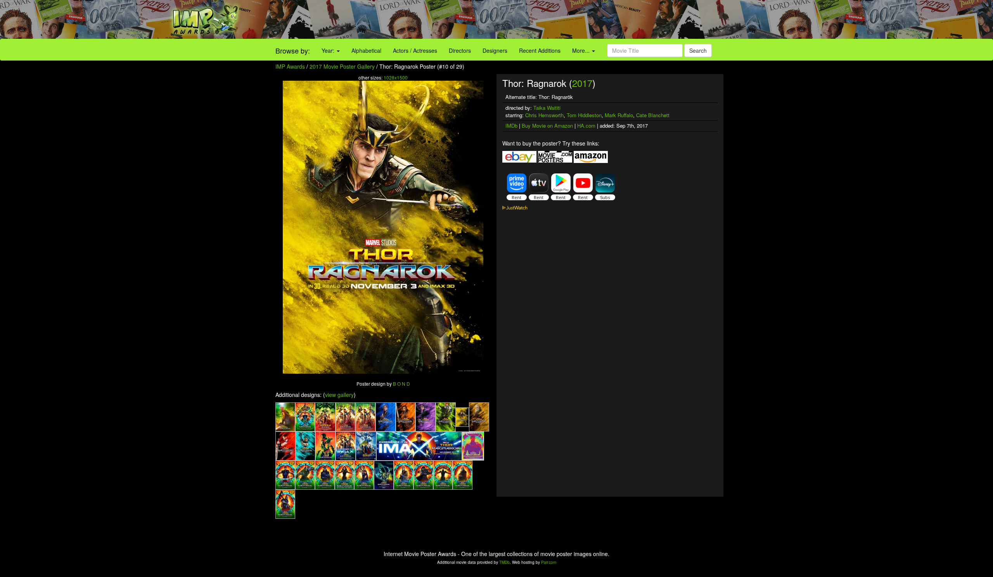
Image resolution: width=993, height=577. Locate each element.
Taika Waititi (547, 107)
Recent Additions (540, 50)
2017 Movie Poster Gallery (342, 66)
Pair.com (548, 562)
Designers (495, 50)
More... (581, 50)
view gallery (339, 395)
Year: (329, 50)
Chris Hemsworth (544, 115)
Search (698, 50)
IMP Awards (290, 66)
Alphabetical (366, 50)
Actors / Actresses (415, 50)
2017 (582, 83)
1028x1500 (396, 77)
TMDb (504, 562)
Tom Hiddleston (584, 115)
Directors (460, 50)
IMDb (511, 125)
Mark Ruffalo (619, 115)
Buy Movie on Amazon (547, 125)
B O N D (401, 383)
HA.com (586, 125)
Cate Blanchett (652, 115)
